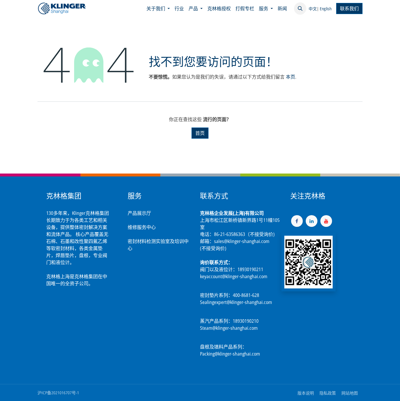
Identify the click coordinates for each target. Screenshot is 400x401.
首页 (200, 133)
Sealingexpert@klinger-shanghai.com (236, 302)
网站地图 (349, 393)
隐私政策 (327, 393)
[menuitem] (158, 8)
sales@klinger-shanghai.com (241, 241)
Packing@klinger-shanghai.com (230, 354)
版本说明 (306, 393)
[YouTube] (326, 221)
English (325, 8)
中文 (313, 8)
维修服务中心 (142, 227)
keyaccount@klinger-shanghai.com (233, 276)
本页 (290, 77)
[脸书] (297, 221)
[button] (300, 8)
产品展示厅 (139, 213)
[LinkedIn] (311, 221)
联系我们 (349, 8)
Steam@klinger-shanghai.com (229, 328)
